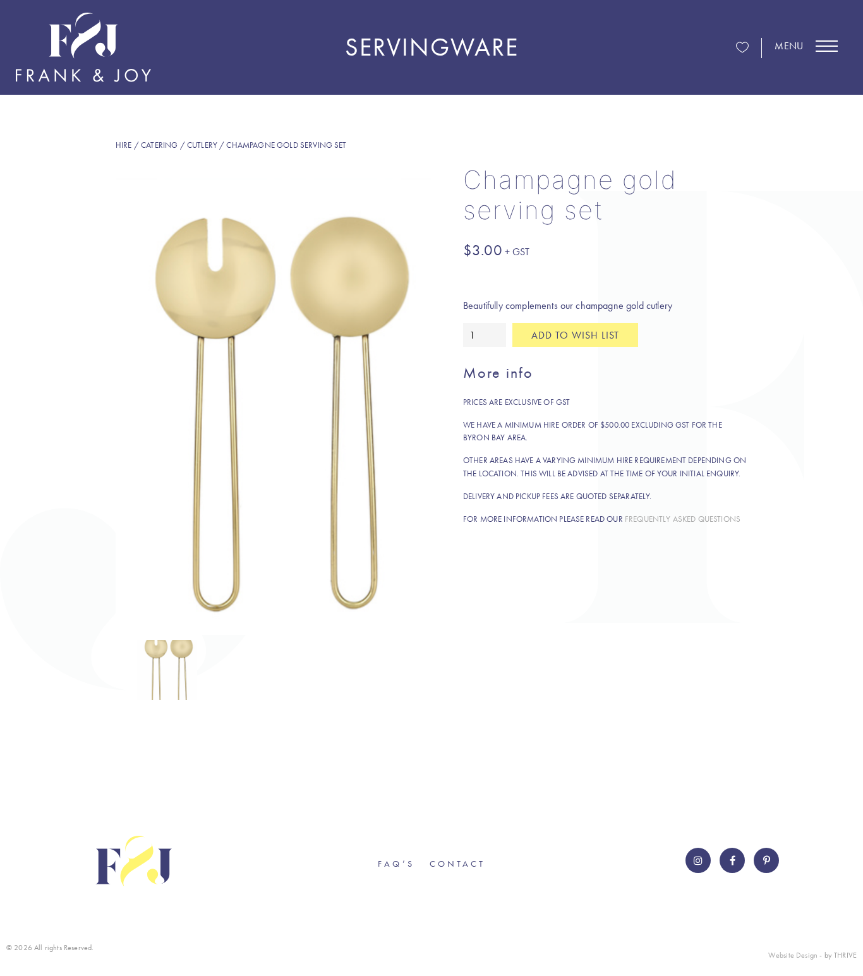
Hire (124, 145)
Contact (457, 863)
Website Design (793, 955)
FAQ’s (396, 863)
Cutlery (202, 145)
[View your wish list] (742, 48)
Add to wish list (575, 335)
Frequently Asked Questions (682, 519)
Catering (159, 145)
